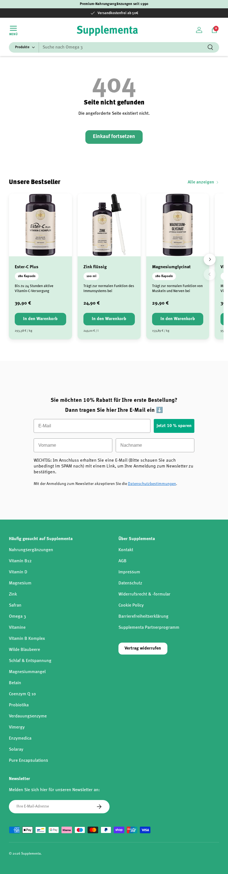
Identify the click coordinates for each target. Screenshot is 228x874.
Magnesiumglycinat (171, 267)
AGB (122, 561)
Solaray (16, 749)
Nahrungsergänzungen (31, 550)
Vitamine (17, 627)
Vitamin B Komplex (27, 639)
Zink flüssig (95, 267)
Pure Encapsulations (28, 760)
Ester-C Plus (26, 267)
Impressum (129, 572)
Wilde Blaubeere (24, 650)
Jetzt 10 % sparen (174, 426)
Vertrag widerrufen (143, 648)
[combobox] (114, 47)
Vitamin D (18, 572)
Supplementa (31, 853)
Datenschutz (130, 583)
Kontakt (125, 550)
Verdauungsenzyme (28, 716)
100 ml (91, 276)
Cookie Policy (131, 605)
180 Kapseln (27, 276)
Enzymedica (20, 738)
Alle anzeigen (201, 182)
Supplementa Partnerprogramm (148, 627)
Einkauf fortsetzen (114, 136)
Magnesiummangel (27, 672)
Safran (15, 605)
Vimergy (17, 727)
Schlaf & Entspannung (30, 661)
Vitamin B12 (20, 561)
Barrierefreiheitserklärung (143, 616)
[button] (214, 30)
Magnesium (20, 583)
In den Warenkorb (40, 319)
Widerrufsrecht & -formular (144, 594)
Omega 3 (17, 616)
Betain (15, 683)
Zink (13, 594)
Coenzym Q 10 (22, 694)
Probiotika (19, 705)
